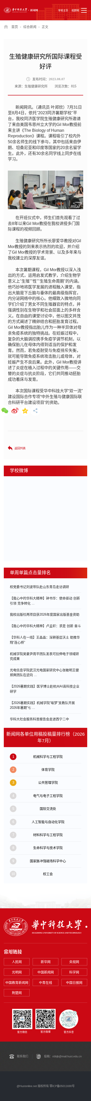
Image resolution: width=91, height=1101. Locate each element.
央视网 (74, 962)
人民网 (17, 962)
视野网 (75, 10)
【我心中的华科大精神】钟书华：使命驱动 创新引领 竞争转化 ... (45, 600)
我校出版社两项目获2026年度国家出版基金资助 (44, 614)
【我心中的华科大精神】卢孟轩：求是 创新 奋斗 (45, 626)
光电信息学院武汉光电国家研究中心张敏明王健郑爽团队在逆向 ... (44, 672)
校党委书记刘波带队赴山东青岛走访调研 (39, 587)
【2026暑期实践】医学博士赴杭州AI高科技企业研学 (44, 688)
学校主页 (63, 10)
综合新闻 (29, 27)
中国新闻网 (45, 972)
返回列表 (20, 448)
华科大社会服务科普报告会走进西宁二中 (39, 719)
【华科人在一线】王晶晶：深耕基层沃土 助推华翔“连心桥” (45, 639)
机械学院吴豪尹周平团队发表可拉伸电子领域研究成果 (44, 656)
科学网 (74, 972)
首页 (14, 27)
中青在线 (45, 982)
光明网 (17, 972)
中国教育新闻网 (16, 982)
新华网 (46, 962)
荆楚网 (17, 993)
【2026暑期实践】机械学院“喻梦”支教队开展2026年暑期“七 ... (42, 705)
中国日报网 (74, 982)
